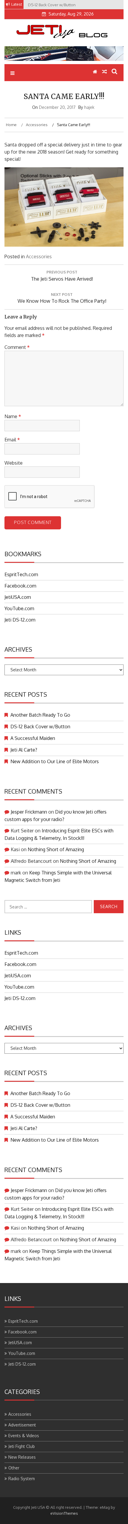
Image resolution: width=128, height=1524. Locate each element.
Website (13, 463)
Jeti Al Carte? (23, 750)
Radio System (21, 1478)
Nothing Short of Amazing (56, 849)
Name (12, 416)
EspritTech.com (21, 574)
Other (13, 1467)
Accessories (39, 256)
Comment (17, 347)
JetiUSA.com (17, 597)
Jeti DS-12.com (19, 620)
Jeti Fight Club (21, 1446)
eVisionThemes (64, 1513)
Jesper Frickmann (29, 812)
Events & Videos (23, 1435)
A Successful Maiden (32, 738)
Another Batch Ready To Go (40, 715)
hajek (89, 107)
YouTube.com (19, 608)
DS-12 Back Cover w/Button (40, 726)
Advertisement (22, 1424)
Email (12, 440)
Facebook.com (20, 586)
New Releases (22, 1457)
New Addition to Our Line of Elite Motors (54, 761)
